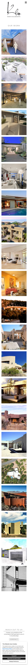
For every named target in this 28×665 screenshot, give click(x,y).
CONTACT (14, 639)
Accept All (14, 655)
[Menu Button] (25, 2)
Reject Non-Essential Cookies (14, 658)
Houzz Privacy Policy (7, 648)
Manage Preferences (14, 661)
